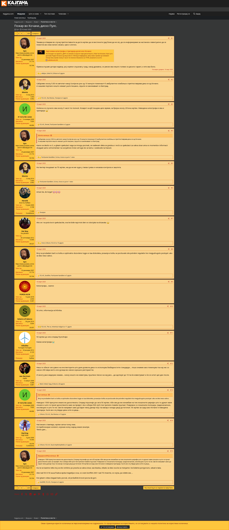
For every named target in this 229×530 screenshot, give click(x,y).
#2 (172, 80)
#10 (171, 306)
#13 (171, 390)
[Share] (168, 38)
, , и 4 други (54, 98)
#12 (171, 363)
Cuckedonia (30, 446)
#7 (172, 218)
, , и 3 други (55, 124)
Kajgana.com (8, 14)
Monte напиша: (43, 135)
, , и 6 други (56, 445)
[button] (40, 14)
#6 (172, 188)
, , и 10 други (52, 243)
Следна (35, 33)
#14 (171, 420)
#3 (172, 104)
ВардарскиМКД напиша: (47, 456)
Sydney (31, 358)
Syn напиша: (42, 395)
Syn (17, 29)
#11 (171, 333)
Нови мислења (20, 18)
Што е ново (34, 14)
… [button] (24, 33)
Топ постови (49, 14)
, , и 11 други (56, 327)
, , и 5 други (55, 276)
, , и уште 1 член (58, 157)
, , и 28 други (52, 384)
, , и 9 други (53, 73)
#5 (172, 163)
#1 (172, 38)
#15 (171, 451)
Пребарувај (31, 18)
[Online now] (25, 90)
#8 (172, 249)
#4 (172, 131)
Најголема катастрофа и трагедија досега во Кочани (68, 51)
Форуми (21, 14)
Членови (62, 14)
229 (28, 33)
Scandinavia (30, 213)
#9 (172, 282)
